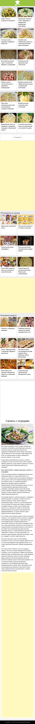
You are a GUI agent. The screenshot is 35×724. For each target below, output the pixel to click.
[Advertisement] (17, 158)
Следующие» (18, 137)
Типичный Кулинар (24, 722)
